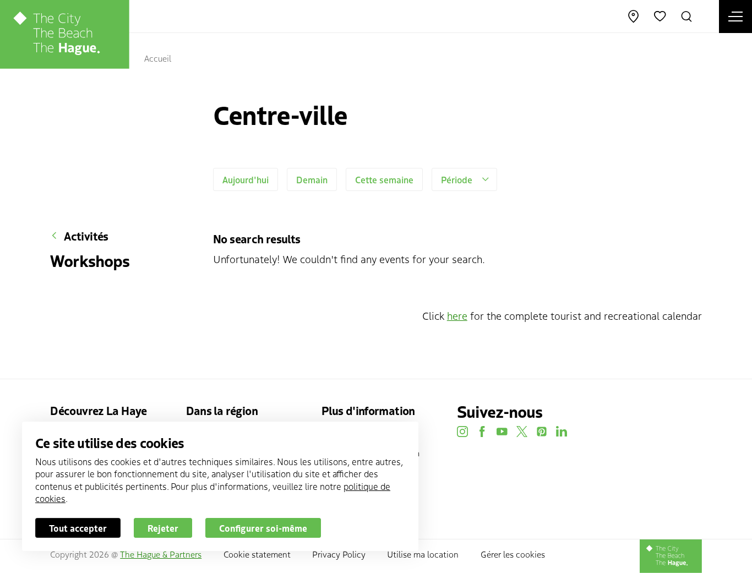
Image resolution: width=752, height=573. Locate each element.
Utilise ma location (423, 554)
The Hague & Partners (160, 554)
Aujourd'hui (245, 179)
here (457, 315)
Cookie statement (257, 554)
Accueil (157, 58)
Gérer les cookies (513, 554)
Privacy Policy (339, 554)
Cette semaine (384, 179)
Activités (86, 236)
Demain (312, 179)
